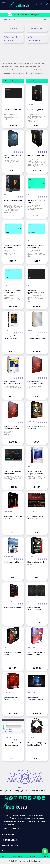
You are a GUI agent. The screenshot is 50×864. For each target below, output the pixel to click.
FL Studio (30, 104)
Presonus (7, 150)
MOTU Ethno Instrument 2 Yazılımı (13, 653)
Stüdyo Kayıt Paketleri (10, 39)
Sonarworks (8, 737)
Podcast (13, 28)
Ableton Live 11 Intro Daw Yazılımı (36, 201)
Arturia (6, 330)
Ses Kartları (37, 28)
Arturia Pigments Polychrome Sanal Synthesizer (10, 337)
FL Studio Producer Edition (36, 155)
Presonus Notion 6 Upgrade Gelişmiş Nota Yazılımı (12, 427)
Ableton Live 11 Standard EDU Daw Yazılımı (35, 247)
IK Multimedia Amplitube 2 (13, 607)
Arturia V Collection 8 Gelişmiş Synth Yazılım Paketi (12, 382)
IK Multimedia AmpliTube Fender (36, 563)
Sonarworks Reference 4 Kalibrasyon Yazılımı (12, 744)
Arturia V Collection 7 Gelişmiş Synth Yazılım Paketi (35, 473)
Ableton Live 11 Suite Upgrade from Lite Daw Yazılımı (35, 292)
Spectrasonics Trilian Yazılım (11, 699)
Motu (5, 647)
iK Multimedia (32, 421)
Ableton (6, 104)
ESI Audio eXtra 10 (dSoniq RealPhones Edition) (36, 744)
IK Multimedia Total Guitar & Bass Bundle (13, 518)
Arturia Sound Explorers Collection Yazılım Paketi (36, 337)
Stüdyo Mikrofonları (34, 39)
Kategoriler (9, 19)
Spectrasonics (32, 647)
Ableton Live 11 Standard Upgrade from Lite (12, 292)
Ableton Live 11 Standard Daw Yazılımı (12, 247)
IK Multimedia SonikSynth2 (13, 562)
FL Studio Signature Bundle (13, 200)
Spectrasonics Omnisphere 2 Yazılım (35, 699)
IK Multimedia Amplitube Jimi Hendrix (36, 427)
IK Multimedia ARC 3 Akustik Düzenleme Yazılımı (34, 608)
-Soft (12, 861)
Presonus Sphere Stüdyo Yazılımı (12, 156)
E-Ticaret (18, 861)
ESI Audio (30, 737)
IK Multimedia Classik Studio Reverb (35, 518)
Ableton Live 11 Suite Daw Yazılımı (12, 111)
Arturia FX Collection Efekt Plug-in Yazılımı (13, 473)
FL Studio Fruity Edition (35, 110)
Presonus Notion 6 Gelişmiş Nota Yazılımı (35, 382)
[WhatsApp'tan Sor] (45, 851)
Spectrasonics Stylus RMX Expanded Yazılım (36, 653)
